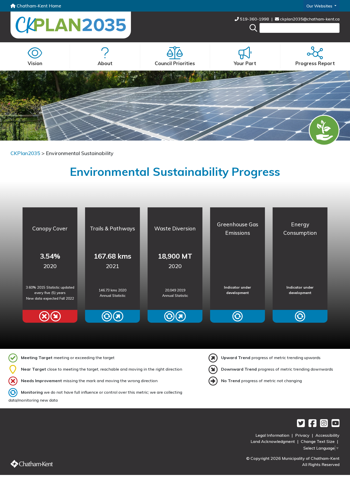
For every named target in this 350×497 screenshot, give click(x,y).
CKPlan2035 (25, 153)
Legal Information (272, 435)
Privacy (303, 435)
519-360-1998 (254, 19)
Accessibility (327, 435)
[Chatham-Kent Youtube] (334, 425)
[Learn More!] (50, 316)
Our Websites (319, 5)
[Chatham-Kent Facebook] (311, 425)
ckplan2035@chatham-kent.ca (309, 19)
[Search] (253, 28)
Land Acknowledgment (273, 441)
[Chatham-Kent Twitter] (300, 425)
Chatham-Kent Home (38, 5)
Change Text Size (318, 441)
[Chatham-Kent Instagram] (323, 425)
